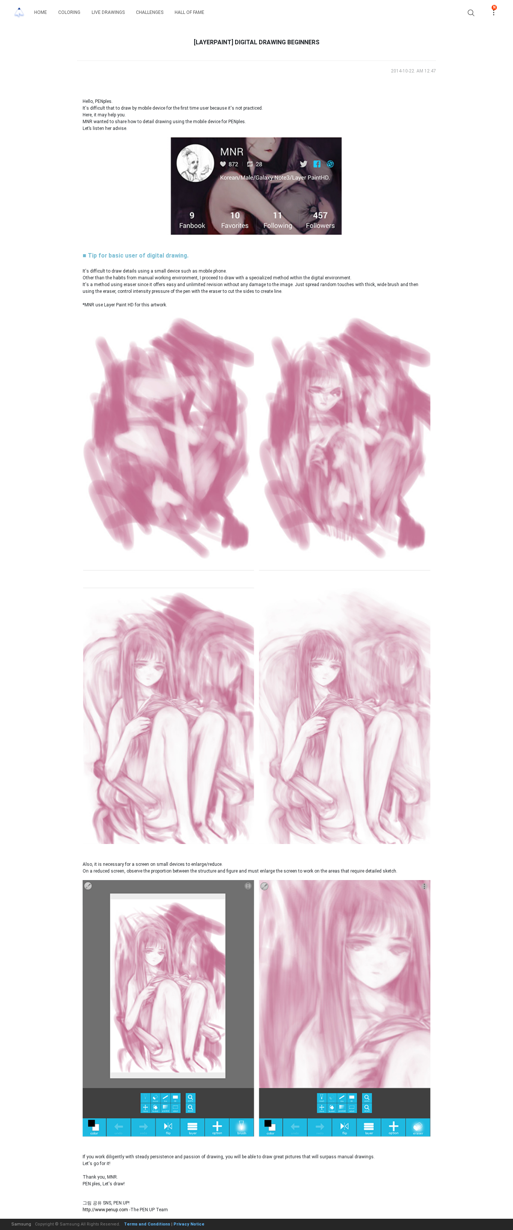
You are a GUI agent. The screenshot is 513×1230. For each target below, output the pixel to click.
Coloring (69, 12)
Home (40, 12)
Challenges (149, 12)
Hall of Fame (189, 12)
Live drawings (108, 12)
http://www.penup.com (105, 1209)
